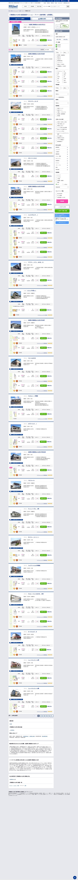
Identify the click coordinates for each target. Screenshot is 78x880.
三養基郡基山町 (25, 736)
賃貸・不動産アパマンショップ (13, 10)
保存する (58, 26)
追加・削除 (59, 39)
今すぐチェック (62, 222)
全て (23, 10)
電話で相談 (39, 6)
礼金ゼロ (59, 58)
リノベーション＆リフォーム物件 (62, 134)
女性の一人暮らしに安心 (62, 121)
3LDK (65, 78)
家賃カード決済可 (60, 64)
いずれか (65, 184)
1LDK (65, 73)
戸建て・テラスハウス (61, 112)
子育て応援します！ (61, 123)
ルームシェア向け (60, 131)
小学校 (58, 178)
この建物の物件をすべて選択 (17, 64)
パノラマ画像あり (60, 139)
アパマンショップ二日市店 (42, 315)
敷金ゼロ (59, 56)
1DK (58, 73)
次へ (51, 715)
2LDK (58, 76)
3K (64, 76)
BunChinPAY (59, 193)
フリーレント (60, 62)
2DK (65, 74)
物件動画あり (60, 141)
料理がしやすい (60, 125)
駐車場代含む (60, 60)
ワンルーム (59, 71)
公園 (25, 785)
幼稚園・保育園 (60, 180)
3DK (58, 78)
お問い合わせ (43, 40)
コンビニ (15, 785)
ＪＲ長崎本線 (11, 730)
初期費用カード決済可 (61, 66)
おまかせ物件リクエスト (42, 0)
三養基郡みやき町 (12, 779)
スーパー (11, 785)
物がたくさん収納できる (62, 129)
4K (57, 80)
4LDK (58, 82)
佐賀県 (20, 10)
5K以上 (65, 82)
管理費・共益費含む (61, 55)
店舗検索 (32, 6)
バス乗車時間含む (60, 97)
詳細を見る (50, 40)
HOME (25, 6)
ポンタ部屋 (59, 195)
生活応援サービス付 (61, 197)
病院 (18, 785)
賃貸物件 (59, 44)
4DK (65, 80)
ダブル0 (58, 46)
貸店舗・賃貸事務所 (61, 113)
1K (64, 71)
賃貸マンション (60, 108)
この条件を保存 (62, 207)
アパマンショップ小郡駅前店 (42, 45)
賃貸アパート (60, 110)
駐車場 (58, 115)
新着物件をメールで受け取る (64, 26)
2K (57, 74)
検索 (68, 6)
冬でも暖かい (60, 135)
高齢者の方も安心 (60, 137)
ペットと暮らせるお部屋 (62, 127)
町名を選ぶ (66, 39)
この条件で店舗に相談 (62, 210)
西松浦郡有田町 (44, 736)
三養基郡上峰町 (32, 736)
